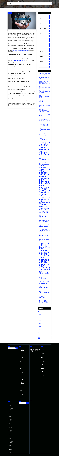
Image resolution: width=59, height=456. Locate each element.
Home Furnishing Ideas (42, 297)
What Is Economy (41, 296)
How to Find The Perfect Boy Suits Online (44, 229)
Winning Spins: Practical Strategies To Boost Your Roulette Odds (44, 92)
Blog (37, 3)
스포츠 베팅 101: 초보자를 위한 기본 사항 (44, 124)
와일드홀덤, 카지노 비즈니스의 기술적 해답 (44, 83)
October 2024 (21, 361)
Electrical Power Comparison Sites (43, 139)
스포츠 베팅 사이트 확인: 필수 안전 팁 (43, 110)
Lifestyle (41, 46)
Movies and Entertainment (43, 48)
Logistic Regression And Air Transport (43, 279)
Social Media (41, 56)
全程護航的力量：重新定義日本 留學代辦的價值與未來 (44, 88)
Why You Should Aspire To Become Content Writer (44, 130)
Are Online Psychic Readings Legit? (43, 135)
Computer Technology (42, 295)
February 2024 (21, 371)
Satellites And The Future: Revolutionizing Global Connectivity (44, 101)
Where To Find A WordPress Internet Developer (43, 277)
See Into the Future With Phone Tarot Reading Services (44, 158)
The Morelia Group (41, 285)
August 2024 (21, 364)
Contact (44, 3)
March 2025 (21, 357)
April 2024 (21, 368)
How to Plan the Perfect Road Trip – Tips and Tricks (44, 128)
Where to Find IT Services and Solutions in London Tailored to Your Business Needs (44, 220)
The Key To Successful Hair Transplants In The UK (44, 291)
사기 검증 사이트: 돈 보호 (42, 109)
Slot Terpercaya (32, 400)
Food (40, 33)
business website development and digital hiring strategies (20, 50)
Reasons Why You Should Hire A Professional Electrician (44, 138)
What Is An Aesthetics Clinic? (42, 278)
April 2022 (10, 446)
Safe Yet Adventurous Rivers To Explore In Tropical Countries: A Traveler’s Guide (44, 75)
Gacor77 (39, 337)
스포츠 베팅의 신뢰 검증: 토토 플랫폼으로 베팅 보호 (44, 95)
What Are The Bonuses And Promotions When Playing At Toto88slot (44, 126)
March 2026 (21, 349)
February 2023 (10, 435)
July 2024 (21, 365)
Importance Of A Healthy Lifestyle (43, 299)
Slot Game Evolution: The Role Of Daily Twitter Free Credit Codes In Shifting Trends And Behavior (44, 108)
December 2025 (22, 350)
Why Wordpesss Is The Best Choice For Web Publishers (44, 228)
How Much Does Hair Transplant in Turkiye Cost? (44, 134)
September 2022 (22, 386)
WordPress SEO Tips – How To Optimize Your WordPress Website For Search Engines (44, 273)
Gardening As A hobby (41, 304)
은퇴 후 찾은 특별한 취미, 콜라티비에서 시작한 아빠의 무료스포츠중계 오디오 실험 (44, 74)
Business (38, 5)
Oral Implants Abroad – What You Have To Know (44, 163)
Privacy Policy (41, 3)
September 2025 (22, 353)
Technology (41, 61)
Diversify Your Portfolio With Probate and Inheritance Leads (44, 288)
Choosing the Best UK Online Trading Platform (43, 222)
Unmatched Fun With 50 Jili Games (43, 119)
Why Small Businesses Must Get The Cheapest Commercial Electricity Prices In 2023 (44, 239)
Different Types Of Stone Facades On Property (43, 234)
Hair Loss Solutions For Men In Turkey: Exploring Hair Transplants (44, 116)
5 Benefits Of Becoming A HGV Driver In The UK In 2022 (44, 231)
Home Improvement (42, 43)
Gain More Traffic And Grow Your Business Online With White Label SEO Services (44, 227)
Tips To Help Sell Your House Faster (43, 302)
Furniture (40, 317)
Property (40, 323)
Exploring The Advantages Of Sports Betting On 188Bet (44, 115)
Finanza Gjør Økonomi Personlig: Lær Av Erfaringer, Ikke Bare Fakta (44, 89)
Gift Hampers (40, 215)
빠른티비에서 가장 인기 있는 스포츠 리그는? (44, 90)
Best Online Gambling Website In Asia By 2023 (44, 282)
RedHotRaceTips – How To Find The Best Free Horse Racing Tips (44, 232)
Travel (40, 66)
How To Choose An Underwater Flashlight (44, 294)
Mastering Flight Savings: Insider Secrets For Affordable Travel (44, 99)
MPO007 (39, 338)
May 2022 (21, 390)
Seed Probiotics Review (42, 280)
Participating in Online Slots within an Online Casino (44, 203)
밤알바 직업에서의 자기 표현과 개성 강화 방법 (44, 120)
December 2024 (22, 360)
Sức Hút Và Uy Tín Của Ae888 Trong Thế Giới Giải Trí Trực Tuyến (44, 84)
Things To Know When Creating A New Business (44, 275)
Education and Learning (43, 28)
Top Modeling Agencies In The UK (43, 283)
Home (35, 3)
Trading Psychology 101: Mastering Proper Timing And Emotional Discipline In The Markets (44, 77)
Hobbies (41, 41)
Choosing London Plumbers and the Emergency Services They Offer (43, 217)
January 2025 (10, 413)
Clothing (40, 314)
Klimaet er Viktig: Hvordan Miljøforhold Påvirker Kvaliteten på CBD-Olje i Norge (44, 102)
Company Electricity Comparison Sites (44, 164)
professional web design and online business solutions (19, 60)
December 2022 (22, 383)
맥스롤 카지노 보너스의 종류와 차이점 (43, 81)
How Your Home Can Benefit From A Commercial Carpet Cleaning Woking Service (44, 236)
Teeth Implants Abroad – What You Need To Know (44, 140)
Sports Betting (44, 371)
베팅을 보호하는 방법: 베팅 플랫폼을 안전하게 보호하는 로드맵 (44, 97)
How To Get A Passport (42, 286)
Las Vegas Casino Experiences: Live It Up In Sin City (44, 121)
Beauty (41, 18)
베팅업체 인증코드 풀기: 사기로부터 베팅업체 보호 (44, 118)
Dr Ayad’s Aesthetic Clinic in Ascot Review (44, 212)
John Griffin (10, 30)
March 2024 (10, 424)
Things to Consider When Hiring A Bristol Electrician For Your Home (44, 161)
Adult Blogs (41, 15)
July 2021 (21, 397)
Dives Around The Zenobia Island (43, 301)
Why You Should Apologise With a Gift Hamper (44, 136)
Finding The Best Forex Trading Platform (44, 274)
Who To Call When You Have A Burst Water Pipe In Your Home (44, 293)
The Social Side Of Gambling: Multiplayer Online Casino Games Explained (44, 93)
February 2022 (21, 394)
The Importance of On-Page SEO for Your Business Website (44, 218)
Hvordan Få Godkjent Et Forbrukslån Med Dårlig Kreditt (44, 111)
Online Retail (41, 51)
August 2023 (21, 375)
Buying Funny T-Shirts (41, 298)
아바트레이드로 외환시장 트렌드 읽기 (43, 82)
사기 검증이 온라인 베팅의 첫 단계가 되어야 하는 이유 (44, 104)
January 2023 (21, 382)
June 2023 (21, 376)
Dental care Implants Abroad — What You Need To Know (44, 241)
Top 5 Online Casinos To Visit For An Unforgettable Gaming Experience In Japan (44, 123)
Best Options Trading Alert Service (43, 211)
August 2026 (10, 402)
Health (40, 38)
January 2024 (21, 372)
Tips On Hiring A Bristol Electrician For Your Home (44, 213)
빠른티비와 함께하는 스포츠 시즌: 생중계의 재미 (44, 113)
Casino (40, 23)
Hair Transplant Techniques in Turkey (43, 214)
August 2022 (21, 387)
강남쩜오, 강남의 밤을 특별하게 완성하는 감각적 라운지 (44, 86)
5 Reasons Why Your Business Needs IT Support (44, 225)
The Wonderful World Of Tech (43, 300)
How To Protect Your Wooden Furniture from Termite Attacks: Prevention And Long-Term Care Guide (44, 80)
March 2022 (21, 393)
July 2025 (21, 354)
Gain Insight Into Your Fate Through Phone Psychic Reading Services (44, 223)
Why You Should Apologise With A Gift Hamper (44, 160)
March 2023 (21, 379)
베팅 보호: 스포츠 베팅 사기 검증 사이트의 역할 (44, 106)
